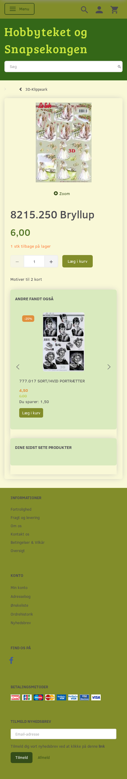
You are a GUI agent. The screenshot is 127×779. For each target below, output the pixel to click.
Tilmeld (21, 757)
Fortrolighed (21, 509)
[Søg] (119, 66)
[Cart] (114, 9)
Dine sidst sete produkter (43, 447)
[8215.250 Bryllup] (63, 142)
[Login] (99, 9)
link (101, 746)
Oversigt (18, 550)
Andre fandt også (34, 298)
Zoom (64, 193)
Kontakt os (20, 533)
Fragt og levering (25, 517)
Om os (16, 525)
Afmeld (44, 757)
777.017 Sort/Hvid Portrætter (52, 381)
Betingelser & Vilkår (28, 542)
